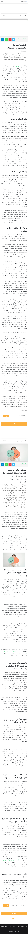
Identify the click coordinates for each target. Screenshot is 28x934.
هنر (18, 38)
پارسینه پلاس (19, 66)
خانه (24, 16)
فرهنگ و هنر (19, 16)
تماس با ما (11, 931)
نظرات (14, 424)
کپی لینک (6, 416)
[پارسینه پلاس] (23, 1)
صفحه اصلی (16, 931)
